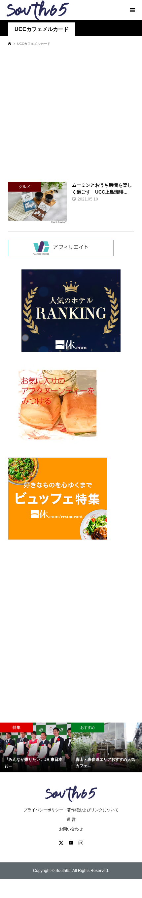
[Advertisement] (71, 113)
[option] (35, 747)
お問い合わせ (71, 829)
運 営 (71, 819)
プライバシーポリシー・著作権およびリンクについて (71, 810)
